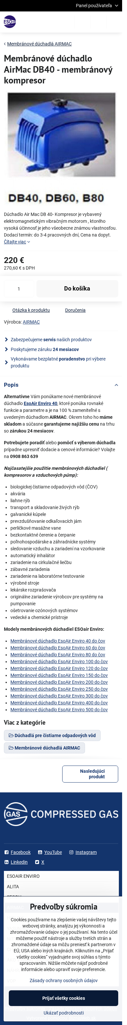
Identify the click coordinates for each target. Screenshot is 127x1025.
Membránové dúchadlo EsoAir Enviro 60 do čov (57, 647)
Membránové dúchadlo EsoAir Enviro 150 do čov (59, 675)
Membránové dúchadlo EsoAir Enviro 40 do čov (57, 641)
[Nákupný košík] (98, 21)
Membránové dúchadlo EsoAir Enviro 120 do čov (59, 668)
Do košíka (77, 288)
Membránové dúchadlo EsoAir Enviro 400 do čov (59, 702)
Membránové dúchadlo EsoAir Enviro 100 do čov (59, 661)
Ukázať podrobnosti (64, 1013)
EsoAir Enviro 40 (40, 403)
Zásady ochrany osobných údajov (64, 980)
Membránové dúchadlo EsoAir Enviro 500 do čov (59, 709)
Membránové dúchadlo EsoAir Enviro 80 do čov (57, 654)
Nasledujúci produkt (92, 774)
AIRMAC (31, 322)
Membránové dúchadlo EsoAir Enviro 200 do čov (59, 682)
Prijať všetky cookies (63, 998)
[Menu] (114, 21)
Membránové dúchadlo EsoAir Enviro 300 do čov (59, 695)
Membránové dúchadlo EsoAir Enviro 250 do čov (59, 689)
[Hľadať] (82, 21)
